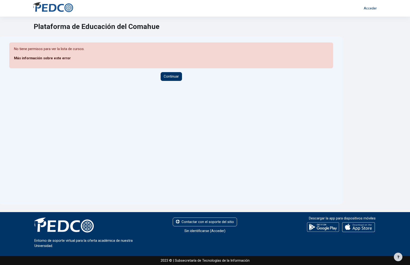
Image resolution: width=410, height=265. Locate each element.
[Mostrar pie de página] (398, 257)
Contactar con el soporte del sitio (208, 222)
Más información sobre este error (42, 58)
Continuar (171, 76)
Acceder (370, 8)
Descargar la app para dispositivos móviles (342, 218)
